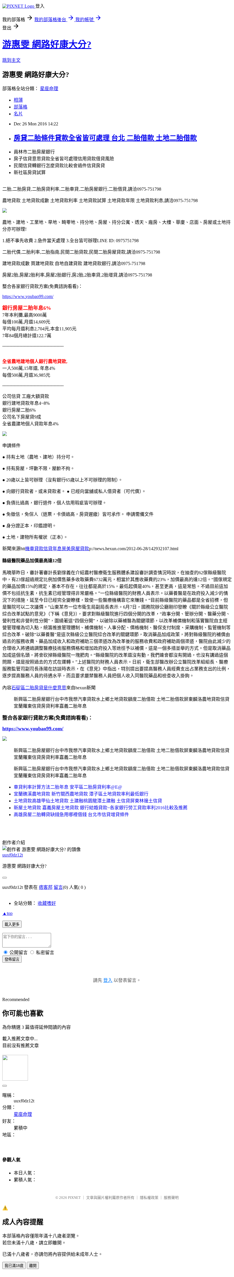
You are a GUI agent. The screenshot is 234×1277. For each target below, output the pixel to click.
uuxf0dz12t (12, 854)
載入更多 (12, 924)
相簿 (18, 100)
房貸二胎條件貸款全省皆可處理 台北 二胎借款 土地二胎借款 (105, 138)
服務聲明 (171, 1197)
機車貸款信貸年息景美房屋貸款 (57, 548)
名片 (18, 113)
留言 (58, 887)
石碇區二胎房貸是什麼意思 (38, 687)
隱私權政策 (149, 1197)
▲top (7, 913)
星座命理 (49, 88)
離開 (33, 1266)
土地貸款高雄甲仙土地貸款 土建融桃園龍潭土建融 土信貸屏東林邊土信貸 (88, 800)
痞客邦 (46, 887)
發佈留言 (12, 959)
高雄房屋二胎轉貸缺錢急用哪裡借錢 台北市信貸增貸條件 (71, 814)
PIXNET (74, 1197)
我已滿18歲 (14, 1266)
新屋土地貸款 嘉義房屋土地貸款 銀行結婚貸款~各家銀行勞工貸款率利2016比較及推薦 (100, 807)
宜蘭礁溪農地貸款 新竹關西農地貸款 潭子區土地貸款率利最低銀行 (81, 794)
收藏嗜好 (47, 903)
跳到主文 (11, 60)
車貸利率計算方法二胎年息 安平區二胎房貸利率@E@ (68, 787)
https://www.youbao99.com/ (27, 296)
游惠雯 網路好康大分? (46, 44)
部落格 (20, 106)
